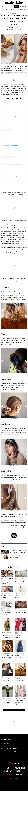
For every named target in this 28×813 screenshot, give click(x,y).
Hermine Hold (21, 84)
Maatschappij (21, 9)
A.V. (2, 751)
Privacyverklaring (6, 755)
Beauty (8, 9)
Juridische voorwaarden (7, 748)
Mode (3, 9)
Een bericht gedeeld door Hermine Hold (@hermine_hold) (14, 164)
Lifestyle (13, 9)
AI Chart (16, 748)
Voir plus (14, 710)
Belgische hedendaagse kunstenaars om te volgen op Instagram (14, 524)
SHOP (16, 6)
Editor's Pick (14, 567)
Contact (16, 751)
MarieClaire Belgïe (14, 539)
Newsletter (23, 6)
